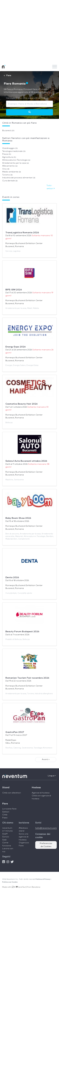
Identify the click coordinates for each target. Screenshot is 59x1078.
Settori (5, 812)
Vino (5, 169)
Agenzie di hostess (40, 793)
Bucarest (8, 131)
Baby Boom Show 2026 (18, 518)
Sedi (4, 840)
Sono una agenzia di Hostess (23, 837)
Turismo (7, 175)
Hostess (36, 787)
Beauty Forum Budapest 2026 (22, 631)
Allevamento (10, 166)
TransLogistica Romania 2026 (22, 232)
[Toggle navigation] (54, 66)
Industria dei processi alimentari (18, 178)
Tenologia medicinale (14, 151)
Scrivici (5, 837)
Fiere (5, 804)
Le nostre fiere (9, 809)
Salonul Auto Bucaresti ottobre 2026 (26, 461)
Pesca (6, 154)
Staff (5, 834)
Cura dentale (10, 181)
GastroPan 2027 (14, 732)
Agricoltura (9, 157)
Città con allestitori (11, 793)
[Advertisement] (29, 31)
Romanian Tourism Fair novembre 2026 (27, 678)
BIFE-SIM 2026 (13, 290)
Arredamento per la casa (15, 163)
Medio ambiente (11, 172)
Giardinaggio (10, 148)
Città (4, 815)
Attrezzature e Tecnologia (16, 160)
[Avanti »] (29, 112)
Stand (5, 787)
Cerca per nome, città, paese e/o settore (25, 98)
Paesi (4, 818)
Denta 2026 (12, 577)
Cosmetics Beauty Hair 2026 (21, 404)
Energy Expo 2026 (15, 347)
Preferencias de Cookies (46, 844)
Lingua (51, 776)
